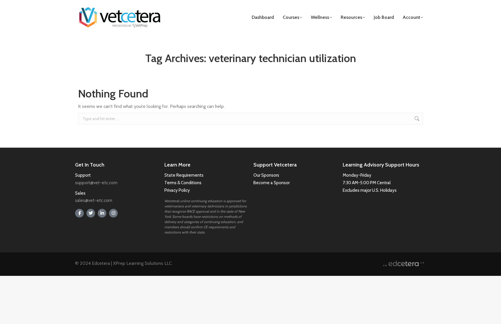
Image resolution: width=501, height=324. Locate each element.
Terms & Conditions (183, 182)
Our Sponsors (266, 175)
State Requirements (184, 175)
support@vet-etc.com (96, 182)
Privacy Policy (177, 190)
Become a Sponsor (271, 182)
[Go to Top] (492, 315)
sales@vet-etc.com (93, 200)
